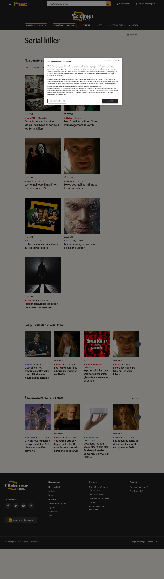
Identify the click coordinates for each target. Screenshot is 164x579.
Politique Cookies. (109, 83)
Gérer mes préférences (57, 101)
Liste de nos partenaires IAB (56, 95)
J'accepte (110, 101)
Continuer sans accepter (112, 61)
